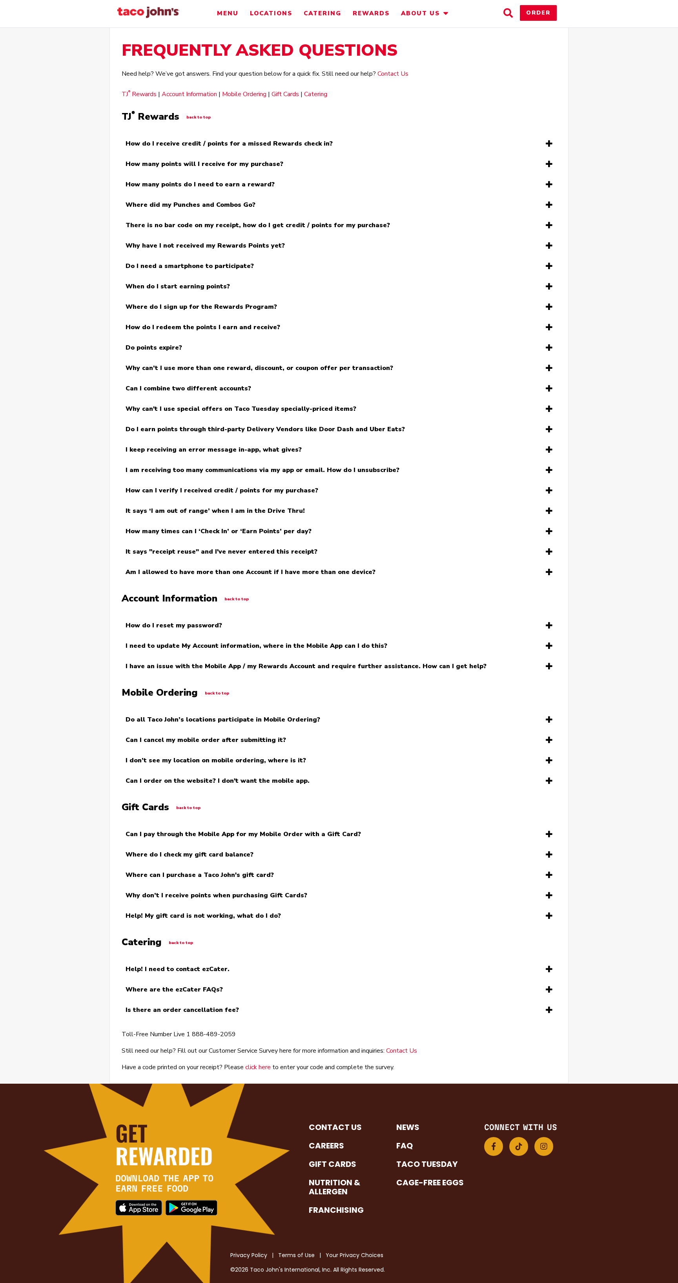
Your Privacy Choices (354, 1255)
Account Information (189, 94)
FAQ (404, 1145)
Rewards (371, 13)
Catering (322, 13)
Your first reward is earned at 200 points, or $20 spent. (201, 186)
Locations (271, 13)
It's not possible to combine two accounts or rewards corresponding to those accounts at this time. (262, 390)
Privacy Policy (248, 1255)
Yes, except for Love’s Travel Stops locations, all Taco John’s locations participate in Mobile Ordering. (265, 721)
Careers (326, 1145)
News (407, 1127)
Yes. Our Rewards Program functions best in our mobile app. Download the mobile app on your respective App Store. (286, 268)
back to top (198, 117)
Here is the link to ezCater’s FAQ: (226, 991)
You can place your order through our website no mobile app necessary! (230, 782)
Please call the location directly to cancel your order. (206, 742)
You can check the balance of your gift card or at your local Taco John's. (229, 856)
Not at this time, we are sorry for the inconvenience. (243, 836)
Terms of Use (296, 1255)
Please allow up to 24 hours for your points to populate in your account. (224, 247)
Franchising (336, 1210)
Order (538, 12)
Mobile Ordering (244, 94)
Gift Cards (285, 94)
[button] (493, 1146)
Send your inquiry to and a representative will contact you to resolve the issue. (306, 668)
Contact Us (392, 73)
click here (258, 1067)
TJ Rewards (139, 94)
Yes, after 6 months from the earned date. (183, 349)
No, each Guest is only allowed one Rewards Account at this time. (250, 574)
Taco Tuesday (426, 1164)
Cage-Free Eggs (430, 1182)
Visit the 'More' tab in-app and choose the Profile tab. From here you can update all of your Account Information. (280, 648)
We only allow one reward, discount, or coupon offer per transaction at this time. (259, 370)
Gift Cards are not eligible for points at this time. (216, 897)
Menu (228, 13)
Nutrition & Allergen (334, 1187)
